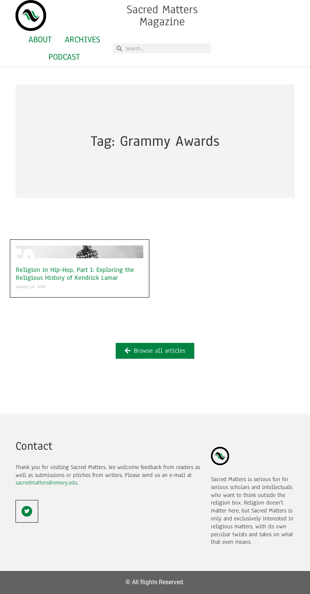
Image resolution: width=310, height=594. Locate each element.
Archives (82, 39)
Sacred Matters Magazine (162, 15)
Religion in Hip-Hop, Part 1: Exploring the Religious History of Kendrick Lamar (75, 273)
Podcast (64, 57)
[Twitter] (27, 511)
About (40, 39)
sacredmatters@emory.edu (47, 482)
